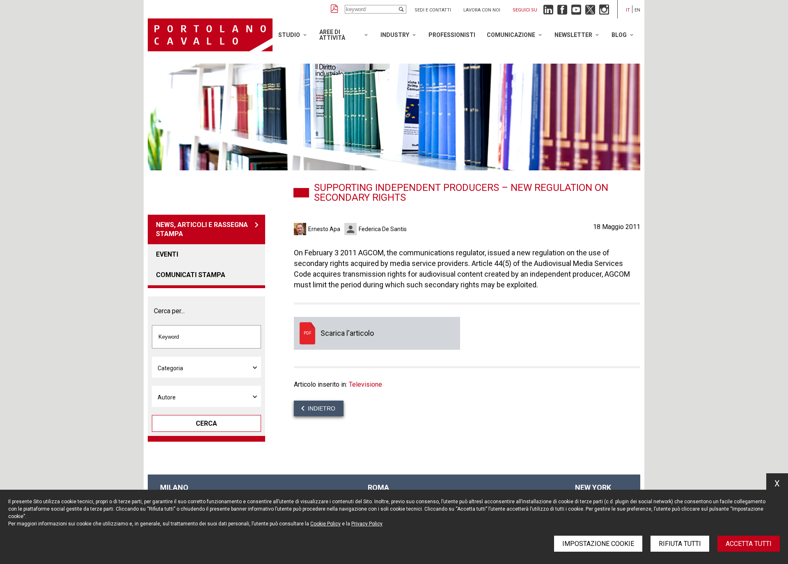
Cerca (206, 423)
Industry (394, 35)
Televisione (365, 384)
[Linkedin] (548, 12)
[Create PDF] (334, 9)
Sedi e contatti (433, 10)
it (628, 10)
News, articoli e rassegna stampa (202, 229)
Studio (289, 35)
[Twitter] (590, 12)
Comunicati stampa (190, 275)
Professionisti (451, 35)
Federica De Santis (383, 229)
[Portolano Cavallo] (210, 34)
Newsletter (573, 35)
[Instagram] (604, 12)
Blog (619, 35)
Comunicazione (511, 35)
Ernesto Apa (324, 229)
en (637, 10)
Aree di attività (332, 35)
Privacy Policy (367, 524)
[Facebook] (562, 12)
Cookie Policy (325, 524)
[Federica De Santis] (351, 229)
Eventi (167, 254)
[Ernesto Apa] (301, 229)
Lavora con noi (481, 10)
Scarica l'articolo (377, 333)
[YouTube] (576, 12)
